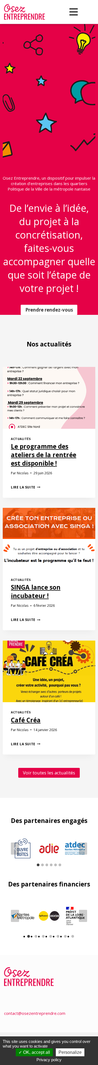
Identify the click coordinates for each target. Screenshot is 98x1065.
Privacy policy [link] (49, 1059)
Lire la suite (25, 487)
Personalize (70, 1052)
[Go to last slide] (15, 848)
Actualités (21, 439)
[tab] (38, 865)
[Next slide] (83, 848)
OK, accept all (36, 1052)
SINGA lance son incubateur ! (35, 591)
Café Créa (26, 720)
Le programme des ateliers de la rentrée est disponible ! (43, 454)
